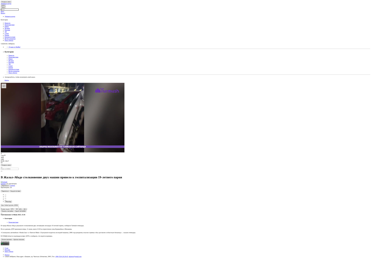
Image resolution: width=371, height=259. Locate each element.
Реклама (7, 250)
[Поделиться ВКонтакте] (5, 200)
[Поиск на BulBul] (1, 167)
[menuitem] (185, 156)
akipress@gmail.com (75, 256)
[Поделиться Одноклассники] (5, 198)
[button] (185, 163)
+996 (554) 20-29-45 (61, 256)
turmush (3, 183)
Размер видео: (5, 209)
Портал (7, 255)
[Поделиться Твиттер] (5, 196)
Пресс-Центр (9, 251)
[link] (3, 6)
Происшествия (13, 222)
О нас (6, 248)
